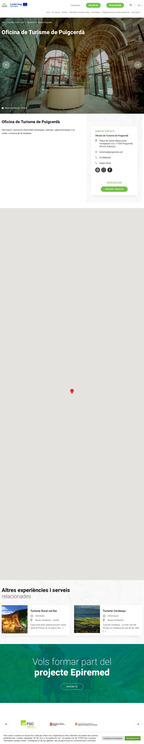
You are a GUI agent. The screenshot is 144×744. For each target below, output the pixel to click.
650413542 (105, 163)
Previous (6, 65)
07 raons (56, 12)
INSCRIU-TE (72, 686)
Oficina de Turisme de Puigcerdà (39, 22)
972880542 (105, 157)
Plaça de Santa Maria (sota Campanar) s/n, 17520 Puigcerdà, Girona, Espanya (116, 143)
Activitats (96, 12)
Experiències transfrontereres (116, 12)
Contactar (75, 5)
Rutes (65, 12)
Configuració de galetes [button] (113, 738)
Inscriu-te (93, 5)
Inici (48, 12)
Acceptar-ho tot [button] (132, 738)
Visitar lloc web (114, 182)
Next (138, 65)
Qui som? (136, 12)
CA (139, 5)
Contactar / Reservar (114, 189)
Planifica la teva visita (79, 12)
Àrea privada (115, 5)
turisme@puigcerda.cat (111, 152)
